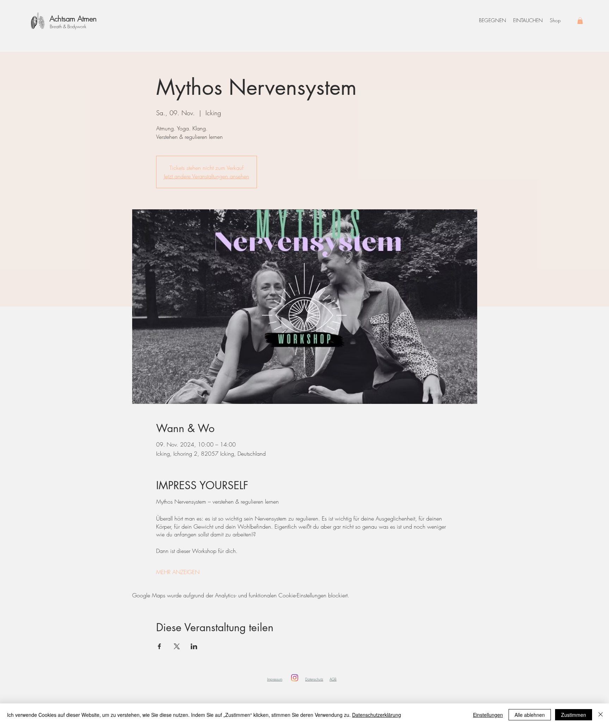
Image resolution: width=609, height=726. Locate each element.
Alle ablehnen (530, 714)
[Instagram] (294, 677)
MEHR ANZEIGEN (177, 572)
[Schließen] (600, 714)
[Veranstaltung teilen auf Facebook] (159, 646)
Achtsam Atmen (73, 19)
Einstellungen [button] (488, 714)
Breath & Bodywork (68, 26)
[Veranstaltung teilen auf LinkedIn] (194, 646)
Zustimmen (573, 714)
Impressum (274, 679)
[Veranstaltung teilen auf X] (176, 646)
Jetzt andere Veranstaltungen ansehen (206, 176)
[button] (580, 20)
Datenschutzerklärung (376, 714)
